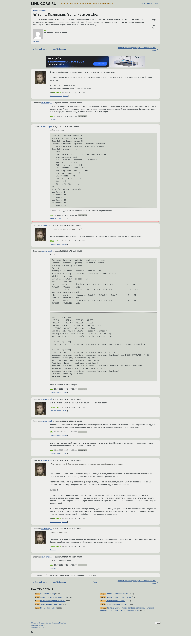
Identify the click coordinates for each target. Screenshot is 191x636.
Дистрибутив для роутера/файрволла (50, 49)
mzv (46, 30)
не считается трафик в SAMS (52, 601)
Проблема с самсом (48, 608)
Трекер (103, 3)
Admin (43, 10)
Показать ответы (56, 96)
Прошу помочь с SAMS (115, 601)
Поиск (110, 3)
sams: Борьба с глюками (50, 604)
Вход (156, 3)
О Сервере (34, 623)
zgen (52, 92)
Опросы (95, 3)
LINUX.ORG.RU (43, 3)
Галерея (72, 3)
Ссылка (36, 41)
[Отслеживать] (153, 27)
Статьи (80, 3)
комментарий (46, 103)
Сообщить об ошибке (38, 625)
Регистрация (146, 3)
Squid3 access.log (47, 594)
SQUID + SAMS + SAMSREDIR (119, 597)
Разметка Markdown (59, 623)
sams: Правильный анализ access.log (68, 14)
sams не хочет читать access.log (53, 597)
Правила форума (45, 623)
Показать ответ (55, 218)
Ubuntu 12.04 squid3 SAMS (117, 594)
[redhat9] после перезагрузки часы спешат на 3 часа (136, 49)
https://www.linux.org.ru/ (38, 627)
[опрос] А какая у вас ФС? (117, 604)
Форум (88, 3)
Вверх (157, 623)
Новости (64, 3)
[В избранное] (153, 20)
